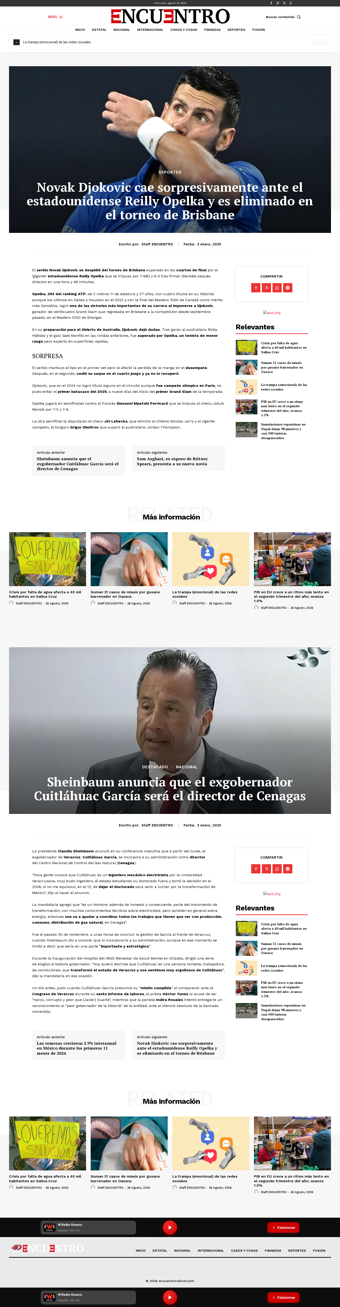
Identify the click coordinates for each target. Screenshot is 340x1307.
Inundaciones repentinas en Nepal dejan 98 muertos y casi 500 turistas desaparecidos (283, 431)
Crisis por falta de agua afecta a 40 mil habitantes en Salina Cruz (284, 347)
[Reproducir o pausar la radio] (170, 1297)
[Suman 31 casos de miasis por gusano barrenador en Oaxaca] (246, 367)
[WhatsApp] (291, 3)
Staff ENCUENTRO (157, 244)
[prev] (316, 42)
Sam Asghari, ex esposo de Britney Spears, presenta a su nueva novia (172, 461)
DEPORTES (170, 172)
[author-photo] (12, 603)
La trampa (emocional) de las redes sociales (57, 42)
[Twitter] (284, 3)
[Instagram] (278, 3)
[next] (324, 42)
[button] (284, 17)
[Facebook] (271, 3)
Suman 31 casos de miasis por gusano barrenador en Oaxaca (282, 367)
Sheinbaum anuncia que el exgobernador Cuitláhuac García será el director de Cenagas (77, 463)
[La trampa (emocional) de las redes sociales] (246, 386)
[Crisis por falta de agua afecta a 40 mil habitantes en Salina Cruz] (246, 347)
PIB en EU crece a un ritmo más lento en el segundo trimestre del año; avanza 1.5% (282, 408)
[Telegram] (287, 287)
